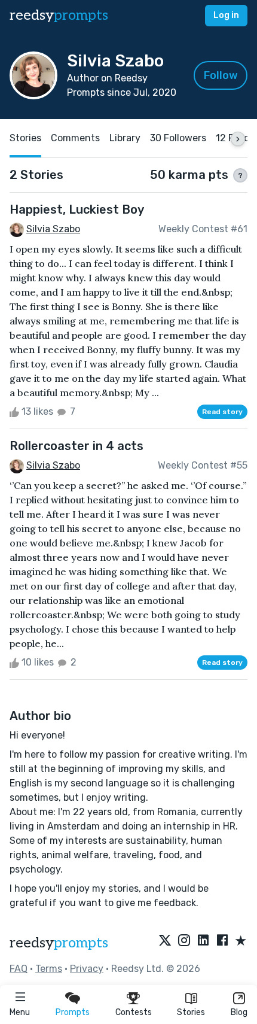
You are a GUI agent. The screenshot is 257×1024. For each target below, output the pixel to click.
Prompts (73, 1012)
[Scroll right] (238, 139)
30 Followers (178, 138)
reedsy (59, 15)
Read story (222, 412)
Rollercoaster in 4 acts (76, 446)
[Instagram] (184, 941)
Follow (221, 75)
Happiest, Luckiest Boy (77, 209)
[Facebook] (222, 941)
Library (124, 138)
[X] (165, 941)
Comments (75, 138)
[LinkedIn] (203, 941)
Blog (239, 1012)
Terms (48, 968)
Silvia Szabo (53, 229)
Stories (191, 1012)
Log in (226, 15)
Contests (133, 1012)
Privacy (86, 968)
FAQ (18, 968)
